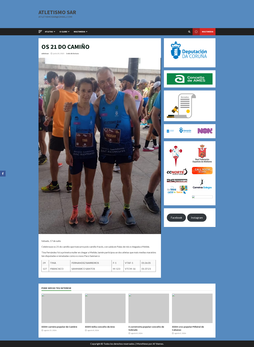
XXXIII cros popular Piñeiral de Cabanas (192, 308)
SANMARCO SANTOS (83, 268)
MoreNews (142, 343)
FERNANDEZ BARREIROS (85, 262)
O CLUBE (63, 31)
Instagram (197, 217)
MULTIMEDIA (79, 31)
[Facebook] (3, 174)
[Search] (189, 32)
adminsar (45, 53)
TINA (53, 262)
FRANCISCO (56, 268)
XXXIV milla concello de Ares (105, 308)
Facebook (176, 217)
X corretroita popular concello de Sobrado (148, 308)
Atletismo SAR (57, 12)
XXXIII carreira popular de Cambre (61, 308)
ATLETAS (49, 31)
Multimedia (207, 31)
